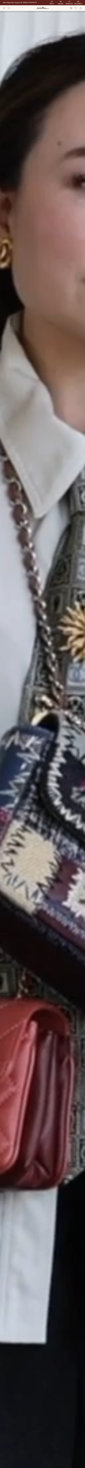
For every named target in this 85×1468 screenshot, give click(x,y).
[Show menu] (4, 8)
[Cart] (80, 8)
